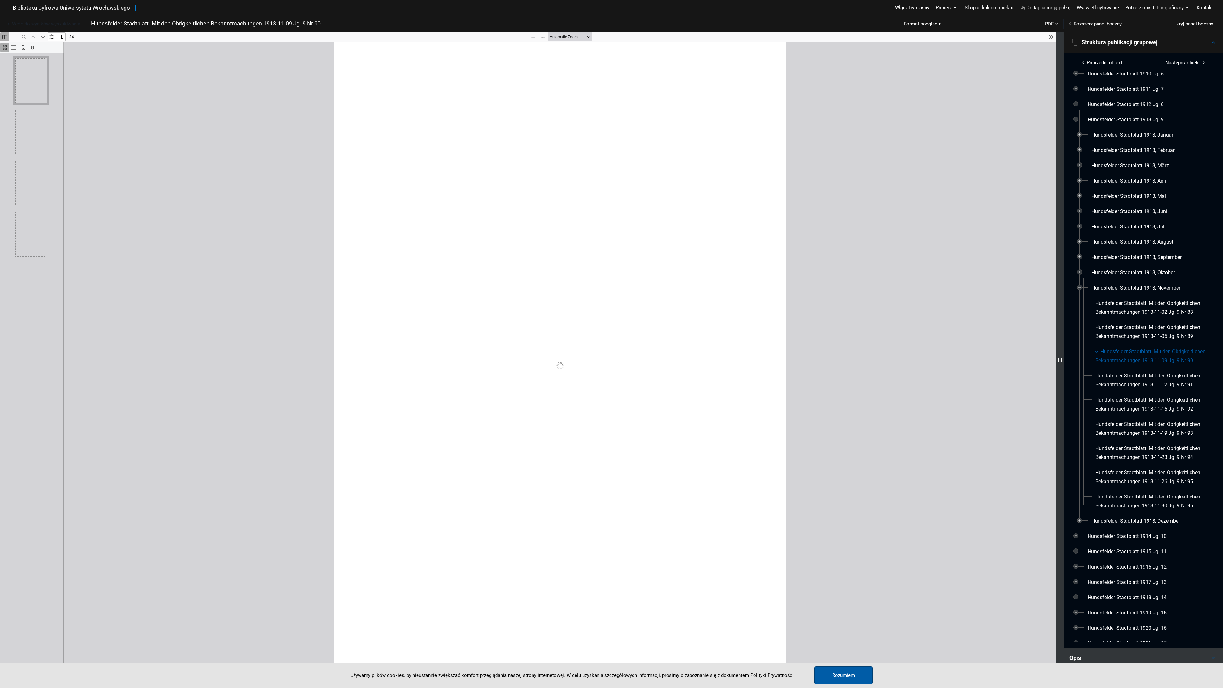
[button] (1143, 42)
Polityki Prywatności (772, 675)
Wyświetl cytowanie (1098, 8)
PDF (1049, 24)
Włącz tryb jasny (912, 8)
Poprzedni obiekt (1104, 63)
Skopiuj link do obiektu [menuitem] (989, 8)
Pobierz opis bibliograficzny (1154, 8)
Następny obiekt (1182, 63)
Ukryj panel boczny (1193, 24)
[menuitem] (1126, 74)
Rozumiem (843, 675)
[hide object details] (1060, 360)
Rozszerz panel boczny (1098, 24)
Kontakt (1205, 8)
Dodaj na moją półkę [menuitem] (1048, 8)
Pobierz (944, 8)
